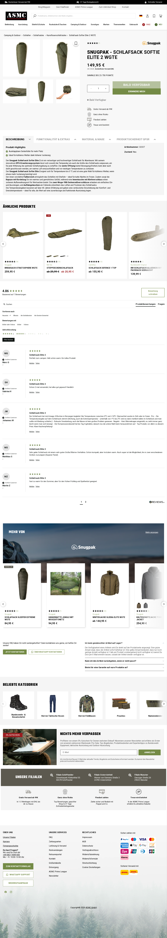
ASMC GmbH (91, 907)
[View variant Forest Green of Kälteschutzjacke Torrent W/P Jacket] (139, 605)
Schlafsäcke (38, 35)
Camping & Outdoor (12, 35)
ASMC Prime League (84, 7)
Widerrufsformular (90, 859)
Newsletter (53, 876)
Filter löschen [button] (8, 340)
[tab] (146, 305)
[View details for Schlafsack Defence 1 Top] (107, 233)
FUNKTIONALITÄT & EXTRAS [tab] (53, 139)
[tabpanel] (83, 169)
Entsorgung (54, 867)
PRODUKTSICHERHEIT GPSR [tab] (133, 139)
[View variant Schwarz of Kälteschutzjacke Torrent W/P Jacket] (146, 605)
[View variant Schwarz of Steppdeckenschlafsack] (63, 256)
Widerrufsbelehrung (90, 854)
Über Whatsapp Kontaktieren (48, 652)
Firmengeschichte (10, 846)
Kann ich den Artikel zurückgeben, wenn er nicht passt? (110, 661)
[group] (15, 291)
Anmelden (149, 752)
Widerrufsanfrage (18, 883)
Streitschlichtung (89, 863)
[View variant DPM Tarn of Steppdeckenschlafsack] (49, 256)
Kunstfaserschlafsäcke (56, 35)
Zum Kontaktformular (18, 866)
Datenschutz (87, 846)
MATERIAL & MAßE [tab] (93, 139)
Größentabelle (55, 863)
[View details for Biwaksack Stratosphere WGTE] (23, 233)
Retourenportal (55, 854)
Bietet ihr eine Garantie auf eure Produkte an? (106, 667)
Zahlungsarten (55, 841)
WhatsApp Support (20, 874)
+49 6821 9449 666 (11, 855)
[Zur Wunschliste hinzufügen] (76, 43)
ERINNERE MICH (136, 91)
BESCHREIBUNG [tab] (15, 139)
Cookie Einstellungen (91, 867)
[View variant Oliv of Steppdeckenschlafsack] (56, 256)
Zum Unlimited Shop (107, 7)
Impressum (87, 837)
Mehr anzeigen (151, 532)
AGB (84, 841)
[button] (3, 243)
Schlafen (27, 35)
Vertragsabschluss (90, 850)
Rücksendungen (55, 850)
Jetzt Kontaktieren (14, 652)
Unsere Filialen (9, 837)
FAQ (50, 837)
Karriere (6, 841)
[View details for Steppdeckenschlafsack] (65, 233)
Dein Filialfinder (62, 7)
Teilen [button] (38, 363)
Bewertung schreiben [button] (153, 292)
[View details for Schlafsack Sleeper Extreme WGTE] (22, 583)
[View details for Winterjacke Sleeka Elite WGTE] (110, 583)
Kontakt (125, 7)
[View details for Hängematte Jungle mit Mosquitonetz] (66, 583)
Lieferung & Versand (57, 846)
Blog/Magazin (44, 7)
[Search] (34, 16)
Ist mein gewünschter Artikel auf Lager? (103, 643)
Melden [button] (31, 363)
